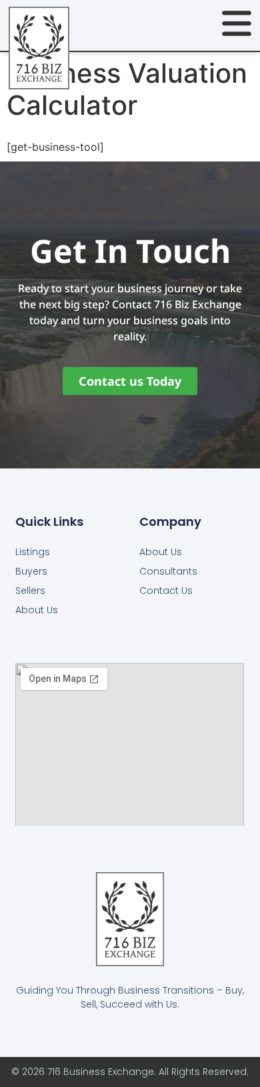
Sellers (30, 590)
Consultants (168, 571)
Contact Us (166, 590)
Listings (32, 552)
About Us (36, 610)
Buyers (31, 571)
